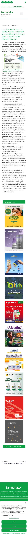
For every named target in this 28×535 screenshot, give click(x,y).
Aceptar (14, 522)
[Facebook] (2, 2)
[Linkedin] (11, 2)
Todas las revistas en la (13, 7)
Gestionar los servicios (14, 518)
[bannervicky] (14, 431)
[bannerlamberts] (14, 216)
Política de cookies (6, 533)
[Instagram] (8, 2)
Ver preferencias (14, 530)
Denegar (14, 526)
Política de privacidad (15, 533)
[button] (26, 503)
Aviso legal (23, 533)
